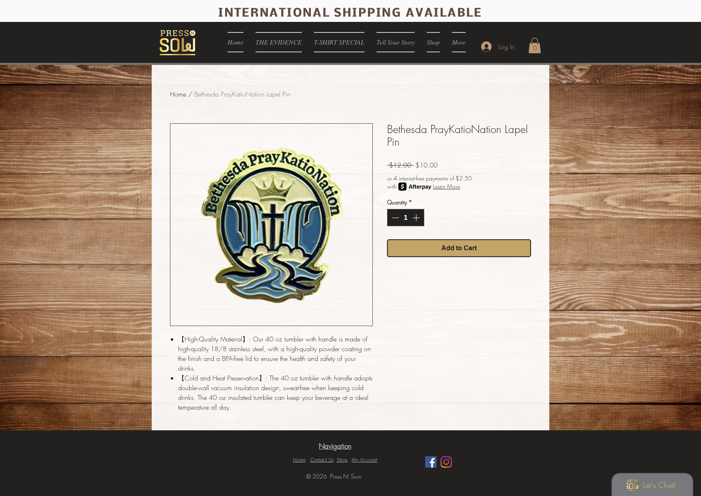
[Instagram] (446, 462)
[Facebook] (431, 462)
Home (178, 94)
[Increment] (417, 217)
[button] (534, 45)
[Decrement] (394, 217)
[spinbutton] (406, 217)
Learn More (446, 186)
